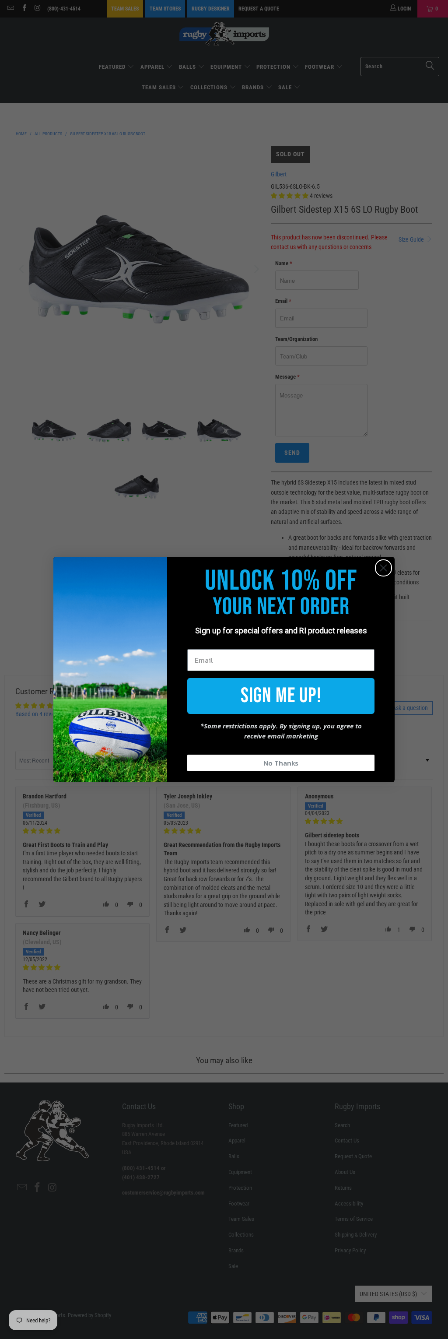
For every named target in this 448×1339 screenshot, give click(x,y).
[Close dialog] (383, 568)
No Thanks (280, 763)
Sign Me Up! (281, 695)
